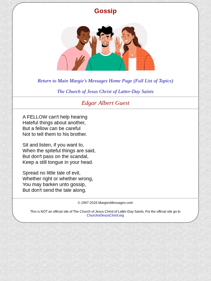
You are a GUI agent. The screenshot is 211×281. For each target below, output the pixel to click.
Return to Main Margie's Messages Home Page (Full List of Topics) (105, 80)
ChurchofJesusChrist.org (105, 215)
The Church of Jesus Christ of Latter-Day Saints (105, 91)
